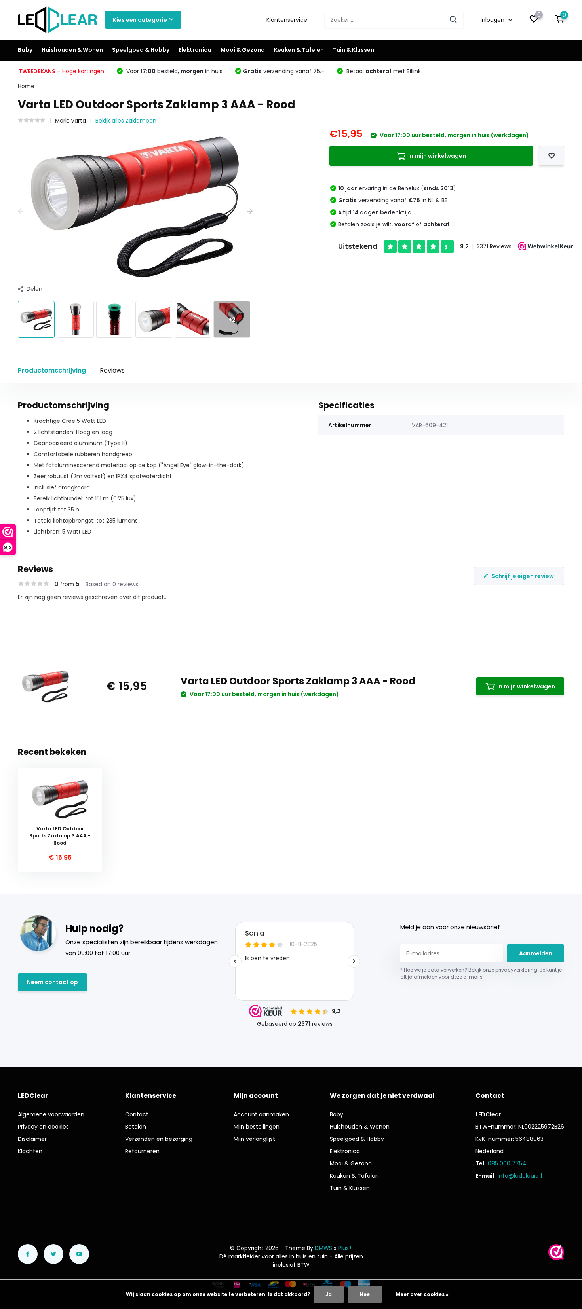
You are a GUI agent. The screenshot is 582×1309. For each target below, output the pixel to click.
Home (26, 86)
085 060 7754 (507, 1163)
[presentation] (20, 211)
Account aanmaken (261, 1114)
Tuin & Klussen (353, 50)
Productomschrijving (52, 370)
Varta (78, 121)
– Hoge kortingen (61, 71)
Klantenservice (286, 20)
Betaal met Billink (383, 71)
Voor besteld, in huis (174, 71)
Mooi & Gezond (243, 50)
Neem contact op (52, 982)
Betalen (135, 1127)
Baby (25, 50)
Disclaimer (32, 1139)
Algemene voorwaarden (51, 1114)
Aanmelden (535, 953)
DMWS (323, 1248)
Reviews (112, 370)
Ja (328, 1294)
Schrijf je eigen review (522, 576)
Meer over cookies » (422, 1294)
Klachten (30, 1151)
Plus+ (345, 1248)
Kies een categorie (140, 20)
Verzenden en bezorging (158, 1139)
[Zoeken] (454, 20)
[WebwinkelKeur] (556, 1252)
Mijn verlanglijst (254, 1139)
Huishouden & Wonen (72, 50)
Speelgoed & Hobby (140, 50)
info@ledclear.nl (520, 1176)
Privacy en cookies (43, 1127)
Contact (136, 1114)
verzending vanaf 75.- (283, 71)
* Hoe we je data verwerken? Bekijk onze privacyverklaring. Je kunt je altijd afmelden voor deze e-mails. (481, 973)
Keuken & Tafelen (299, 50)
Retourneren (142, 1151)
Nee (364, 1294)
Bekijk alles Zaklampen (125, 121)
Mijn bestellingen (257, 1127)
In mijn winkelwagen (437, 156)
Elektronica (195, 50)
